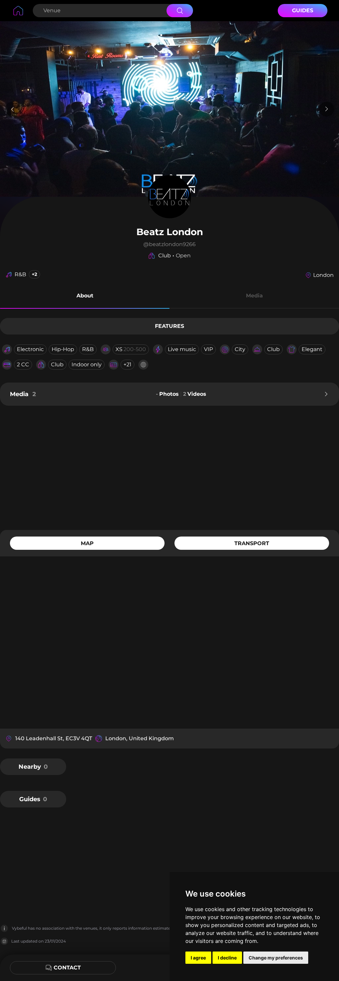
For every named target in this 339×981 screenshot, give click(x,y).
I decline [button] (227, 957)
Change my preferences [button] (276, 957)
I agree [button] (198, 957)
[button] (85, 296)
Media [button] (254, 295)
